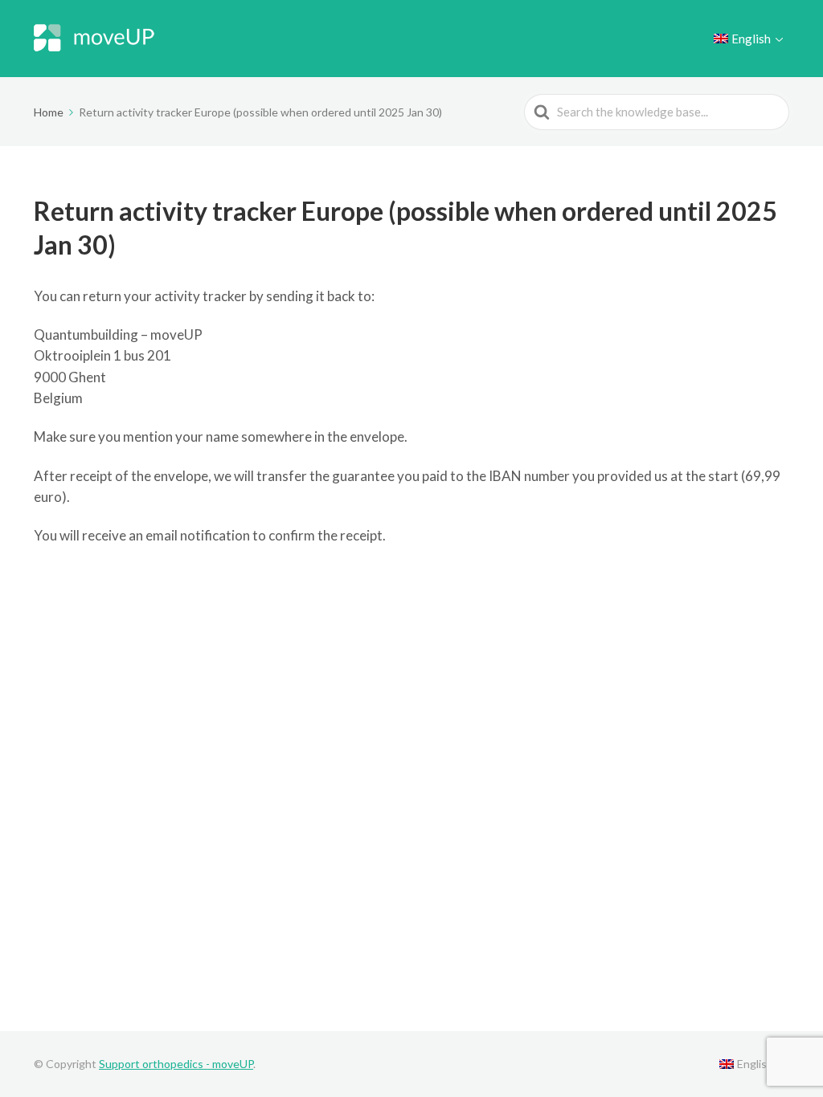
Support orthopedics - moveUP (176, 1063)
